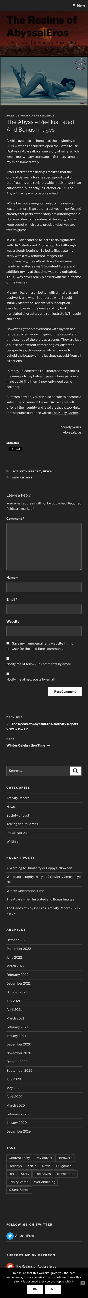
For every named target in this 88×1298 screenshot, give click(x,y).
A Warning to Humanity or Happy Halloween (39, 868)
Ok (35, 1289)
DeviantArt (22, 477)
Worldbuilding (44, 1182)
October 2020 (17, 1062)
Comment (15, 519)
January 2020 (16, 1123)
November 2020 (18, 1053)
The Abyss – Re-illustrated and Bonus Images (40, 899)
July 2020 (13, 1079)
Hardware (65, 1158)
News (47, 471)
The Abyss (43, 1174)
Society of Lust (17, 815)
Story (25, 1174)
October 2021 (16, 992)
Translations (65, 1174)
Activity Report (26, 471)
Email (11, 600)
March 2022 (15, 966)
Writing (12, 841)
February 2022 (17, 975)
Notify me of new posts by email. (30, 679)
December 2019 (18, 1131)
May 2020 (14, 1088)
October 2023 (17, 940)
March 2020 (15, 1105)
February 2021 (17, 1027)
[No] (83, 1283)
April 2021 (14, 1010)
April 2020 (14, 1097)
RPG (12, 1174)
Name (12, 578)
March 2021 (15, 1018)
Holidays (15, 1166)
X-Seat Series (19, 1190)
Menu (81, 5)
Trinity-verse (18, 1182)
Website (12, 621)
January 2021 (16, 1036)
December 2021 (18, 983)
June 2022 (14, 957)
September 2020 (19, 1071)
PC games (64, 1166)
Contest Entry (19, 1158)
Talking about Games (22, 824)
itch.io (32, 1166)
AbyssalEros (43, 115)
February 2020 (17, 1114)
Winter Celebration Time (25, 891)
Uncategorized (17, 833)
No (53, 1289)
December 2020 (18, 1044)
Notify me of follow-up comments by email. (38, 664)
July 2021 (13, 1001)
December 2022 (18, 949)
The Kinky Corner (65, 413)
